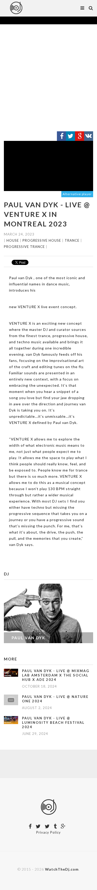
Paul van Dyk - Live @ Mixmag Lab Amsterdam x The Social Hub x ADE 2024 (55, 675)
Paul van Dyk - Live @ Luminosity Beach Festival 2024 (53, 722)
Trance (72, 240)
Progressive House (42, 240)
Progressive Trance (24, 247)
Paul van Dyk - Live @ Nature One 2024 (55, 699)
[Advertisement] (48, 77)
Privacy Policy (48, 832)
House (12, 240)
